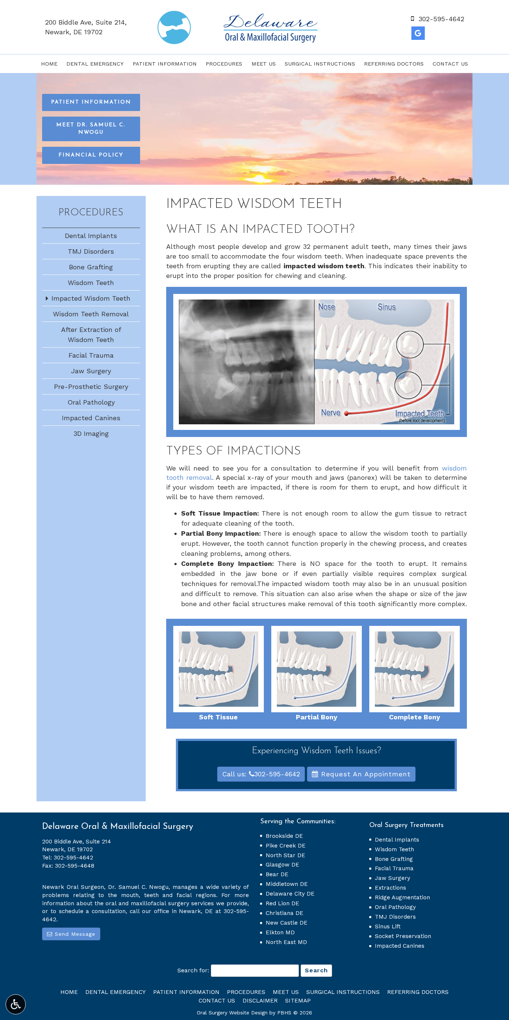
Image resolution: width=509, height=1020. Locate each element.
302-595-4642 (73, 857)
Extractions (390, 887)
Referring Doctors (394, 64)
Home (49, 64)
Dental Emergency (95, 64)
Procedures (224, 64)
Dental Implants (91, 236)
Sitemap (298, 1000)
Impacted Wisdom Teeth (90, 298)
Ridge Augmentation (402, 897)
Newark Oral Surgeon (73, 887)
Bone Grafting (91, 267)
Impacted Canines (91, 418)
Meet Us (264, 64)
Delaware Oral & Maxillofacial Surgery (117, 827)
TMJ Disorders (91, 251)
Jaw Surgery (91, 371)
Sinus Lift (388, 926)
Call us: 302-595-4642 (261, 774)
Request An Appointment (365, 774)
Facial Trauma (91, 355)
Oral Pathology (91, 402)
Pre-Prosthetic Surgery (91, 386)
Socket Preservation (403, 936)
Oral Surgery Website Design (232, 1013)
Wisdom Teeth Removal (91, 314)
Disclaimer (260, 1000)
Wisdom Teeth (91, 282)
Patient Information (165, 64)
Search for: (193, 970)
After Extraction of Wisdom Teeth (91, 334)
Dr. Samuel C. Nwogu (138, 887)
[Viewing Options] (16, 1004)
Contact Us (450, 64)
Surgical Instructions (320, 64)
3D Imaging (91, 433)
